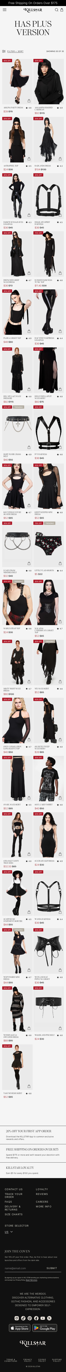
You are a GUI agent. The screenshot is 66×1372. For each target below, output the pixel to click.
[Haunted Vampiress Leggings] (48, 312)
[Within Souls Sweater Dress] (17, 1009)
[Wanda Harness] (48, 893)
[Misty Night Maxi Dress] (17, 662)
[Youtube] (43, 1318)
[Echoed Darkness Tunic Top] (48, 254)
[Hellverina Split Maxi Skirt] (48, 370)
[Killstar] (33, 1344)
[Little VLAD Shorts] (48, 544)
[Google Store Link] (44, 1328)
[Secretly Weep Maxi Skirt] (48, 720)
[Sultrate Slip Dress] (48, 835)
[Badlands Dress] (48, 139)
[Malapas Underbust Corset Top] (48, 602)
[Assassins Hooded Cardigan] (48, 81)
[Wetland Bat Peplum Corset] (48, 951)
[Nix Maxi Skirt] (48, 662)
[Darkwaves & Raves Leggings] (17, 196)
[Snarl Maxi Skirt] (17, 778)
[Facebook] (36, 1318)
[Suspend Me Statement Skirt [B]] (17, 893)
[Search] (56, 10)
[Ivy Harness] (48, 428)
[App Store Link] (19, 1328)
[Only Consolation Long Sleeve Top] (17, 720)
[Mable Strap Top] (17, 602)
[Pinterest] (29, 1318)
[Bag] (62, 10)
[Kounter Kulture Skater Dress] (17, 486)
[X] (49, 1318)
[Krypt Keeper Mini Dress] (48, 486)
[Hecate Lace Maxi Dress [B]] (17, 370)
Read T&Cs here (31, 1280)
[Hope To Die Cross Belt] (17, 428)
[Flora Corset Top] (17, 312)
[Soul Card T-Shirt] (48, 778)
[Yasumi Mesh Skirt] (17, 1067)
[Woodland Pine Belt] (48, 1009)
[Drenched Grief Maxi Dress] (17, 254)
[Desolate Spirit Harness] (48, 196)
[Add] (29, 100)
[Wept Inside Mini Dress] (17, 951)
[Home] (33, 10)
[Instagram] (16, 1318)
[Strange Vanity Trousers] (17, 835)
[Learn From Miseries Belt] (17, 544)
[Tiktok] (23, 1318)
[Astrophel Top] (17, 139)
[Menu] (4, 10)
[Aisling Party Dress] (17, 81)
